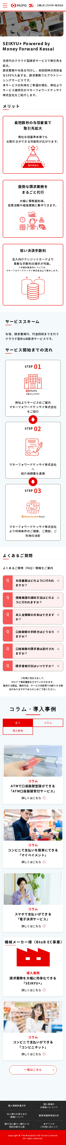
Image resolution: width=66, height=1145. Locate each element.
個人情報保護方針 (17, 1105)
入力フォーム (47, 1139)
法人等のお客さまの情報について (17, 1115)
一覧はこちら (33, 1069)
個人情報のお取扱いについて (49, 1105)
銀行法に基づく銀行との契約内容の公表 (17, 1125)
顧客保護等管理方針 (49, 1115)
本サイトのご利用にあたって (49, 1125)
